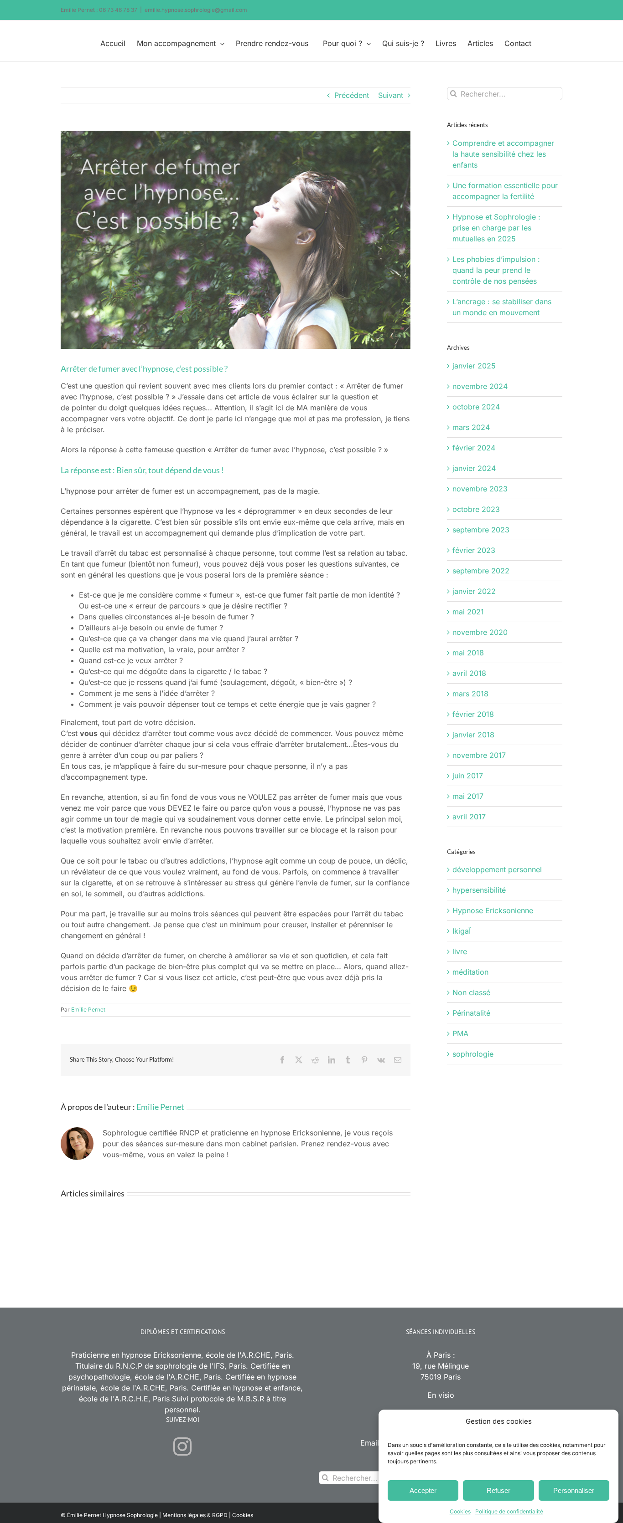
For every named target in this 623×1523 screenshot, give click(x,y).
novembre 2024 (480, 386)
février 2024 (473, 447)
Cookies (460, 1511)
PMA (460, 1033)
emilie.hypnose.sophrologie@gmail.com (196, 9)
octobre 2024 (476, 406)
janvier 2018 (473, 734)
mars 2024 (471, 427)
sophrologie (472, 1053)
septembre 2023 (480, 529)
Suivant (390, 95)
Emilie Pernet (88, 1009)
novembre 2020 (480, 632)
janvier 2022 (474, 591)
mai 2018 (468, 652)
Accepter (423, 1490)
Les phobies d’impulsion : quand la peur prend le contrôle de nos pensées (496, 270)
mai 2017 (467, 796)
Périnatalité (471, 1012)
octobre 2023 (476, 509)
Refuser (498, 1490)
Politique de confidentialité (509, 1511)
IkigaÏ (461, 930)
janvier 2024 (474, 468)
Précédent (351, 95)
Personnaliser (573, 1490)
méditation (470, 971)
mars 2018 (470, 693)
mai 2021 (468, 611)
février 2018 (473, 714)
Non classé (471, 992)
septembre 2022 (480, 570)
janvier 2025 (474, 365)
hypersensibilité (479, 889)
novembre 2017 (479, 755)
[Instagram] (182, 1446)
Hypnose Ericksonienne (492, 910)
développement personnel (497, 869)
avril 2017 (469, 816)
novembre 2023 (480, 488)
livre (459, 951)
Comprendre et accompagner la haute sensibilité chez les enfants (503, 153)
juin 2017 (467, 775)
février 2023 (473, 550)
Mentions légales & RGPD (195, 1515)
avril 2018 (469, 673)
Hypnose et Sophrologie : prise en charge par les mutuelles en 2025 (496, 227)
